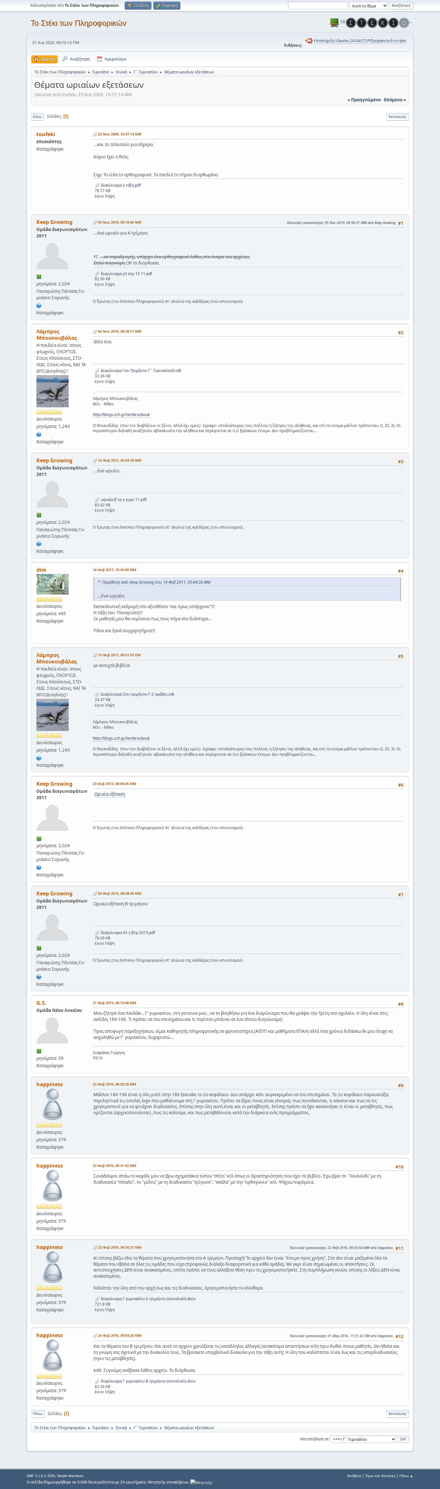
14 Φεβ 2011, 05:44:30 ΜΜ (119, 460)
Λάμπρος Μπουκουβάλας (56, 334)
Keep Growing (54, 222)
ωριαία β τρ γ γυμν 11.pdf (123, 499)
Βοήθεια (354, 1475)
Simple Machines (70, 1476)
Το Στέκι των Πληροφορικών (78, 23)
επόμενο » (395, 100)
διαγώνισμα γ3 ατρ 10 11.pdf (126, 273)
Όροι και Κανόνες (380, 1475)
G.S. (41, 1002)
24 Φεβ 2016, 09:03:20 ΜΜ (119, 1335)
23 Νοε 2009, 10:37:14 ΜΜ (119, 134)
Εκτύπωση (397, 116)
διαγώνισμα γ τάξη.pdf (120, 185)
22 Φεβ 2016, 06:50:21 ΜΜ (119, 1247)
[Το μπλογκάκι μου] (39, 434)
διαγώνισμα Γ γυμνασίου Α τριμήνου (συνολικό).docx (148, 1298)
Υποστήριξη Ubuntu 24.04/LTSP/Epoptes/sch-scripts (359, 40)
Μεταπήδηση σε (314, 1438)
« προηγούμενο (364, 100)
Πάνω (38, 1413)
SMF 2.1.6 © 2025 (41, 1476)
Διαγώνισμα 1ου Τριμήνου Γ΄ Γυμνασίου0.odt (140, 370)
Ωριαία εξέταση (109, 794)
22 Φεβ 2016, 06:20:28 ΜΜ (114, 1084)
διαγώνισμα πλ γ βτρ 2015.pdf (127, 932)
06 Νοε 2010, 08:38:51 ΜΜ (119, 331)
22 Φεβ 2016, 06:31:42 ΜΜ (114, 1165)
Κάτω (37, 116)
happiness (49, 1084)
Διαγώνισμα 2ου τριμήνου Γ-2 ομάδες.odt (137, 694)
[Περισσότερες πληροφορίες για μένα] (39, 305)
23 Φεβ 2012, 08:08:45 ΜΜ (114, 783)
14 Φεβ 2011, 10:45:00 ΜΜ (114, 569)
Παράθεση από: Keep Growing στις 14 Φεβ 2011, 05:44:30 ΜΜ (156, 582)
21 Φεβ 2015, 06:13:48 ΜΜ (114, 1002)
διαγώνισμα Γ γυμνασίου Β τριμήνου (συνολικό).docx (148, 1381)
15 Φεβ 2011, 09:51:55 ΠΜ (119, 654)
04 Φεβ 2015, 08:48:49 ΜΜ (119, 893)
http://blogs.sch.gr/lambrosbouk (121, 414)
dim (41, 569)
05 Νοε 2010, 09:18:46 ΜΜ (119, 222)
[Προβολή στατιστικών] (201, 1482)
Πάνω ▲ (406, 1475)
